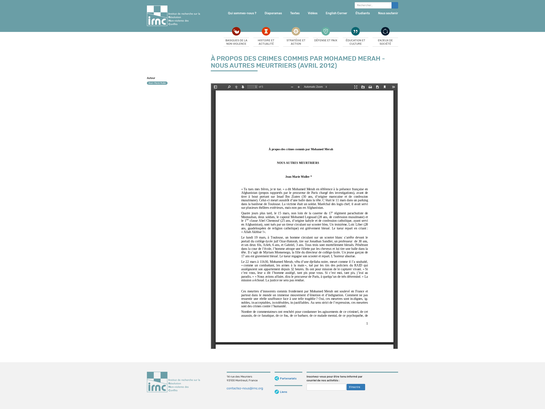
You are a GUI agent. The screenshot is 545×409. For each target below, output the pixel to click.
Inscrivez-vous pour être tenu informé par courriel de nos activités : (334, 378)
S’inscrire (355, 387)
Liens (283, 391)
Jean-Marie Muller (157, 83)
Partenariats (288, 378)
